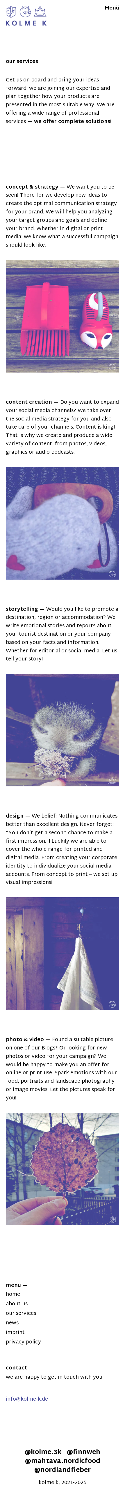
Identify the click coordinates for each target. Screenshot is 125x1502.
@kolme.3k (43, 1452)
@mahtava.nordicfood (62, 1461)
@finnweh (83, 1452)
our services (21, 1313)
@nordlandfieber (62, 1470)
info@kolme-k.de (27, 1399)
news (12, 1323)
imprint (15, 1332)
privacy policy (23, 1342)
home (13, 1294)
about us (17, 1304)
